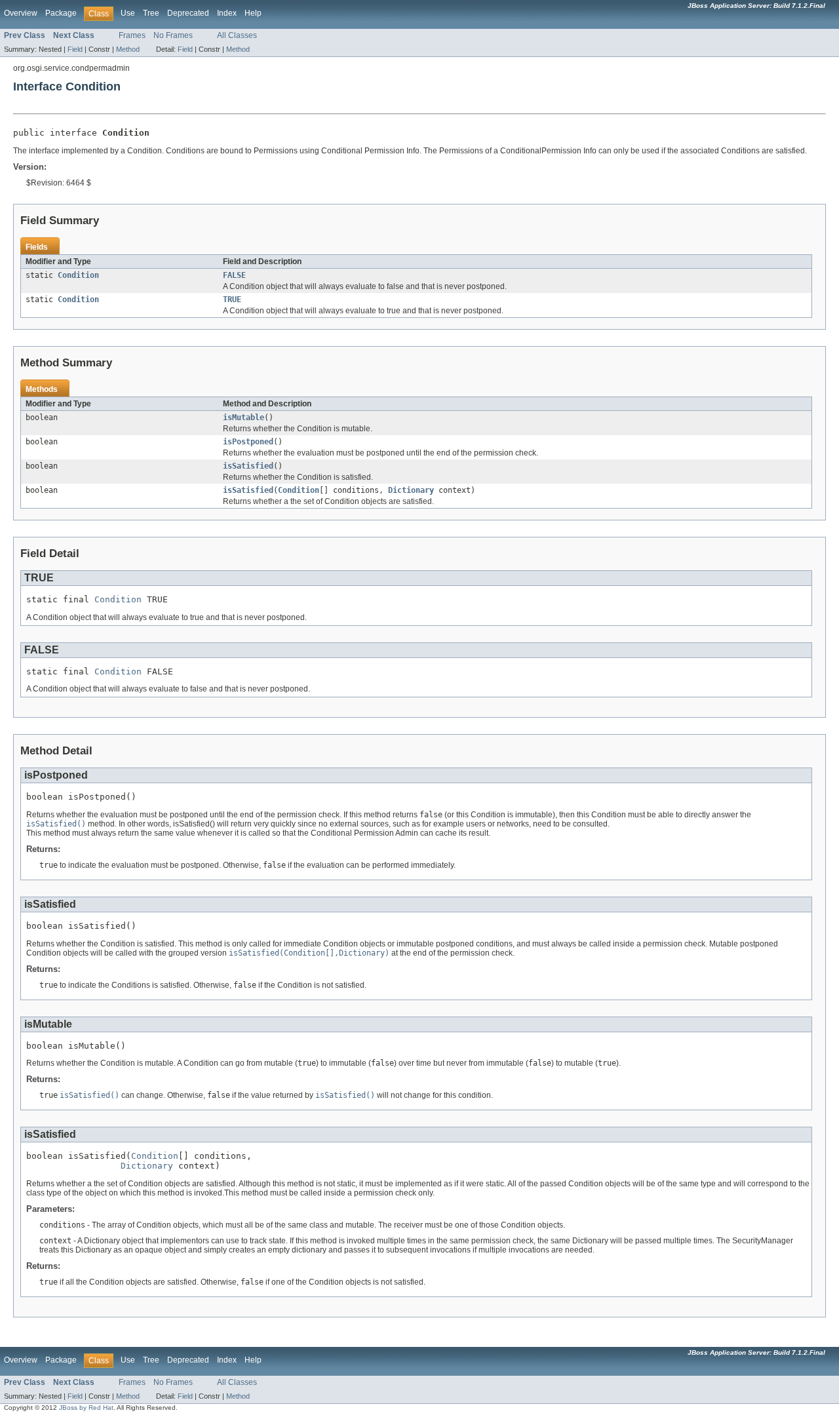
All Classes (237, 35)
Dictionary (411, 490)
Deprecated (188, 13)
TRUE (232, 299)
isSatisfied (248, 466)
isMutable (243, 417)
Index (227, 13)
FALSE (234, 275)
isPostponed (248, 441)
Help (253, 13)
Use (128, 13)
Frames (132, 35)
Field (75, 49)
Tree (151, 13)
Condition (78, 275)
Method (128, 49)
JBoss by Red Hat (86, 1407)
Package (61, 13)
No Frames (173, 35)
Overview (20, 13)
